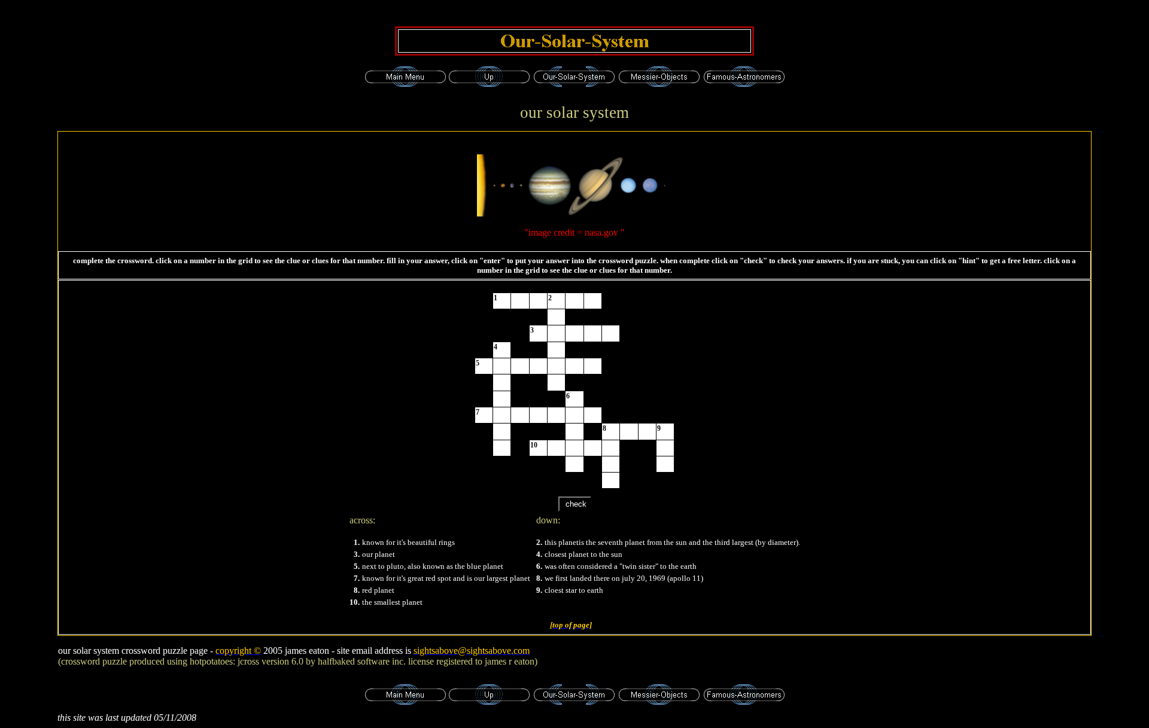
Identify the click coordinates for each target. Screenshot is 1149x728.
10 (533, 445)
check (574, 503)
